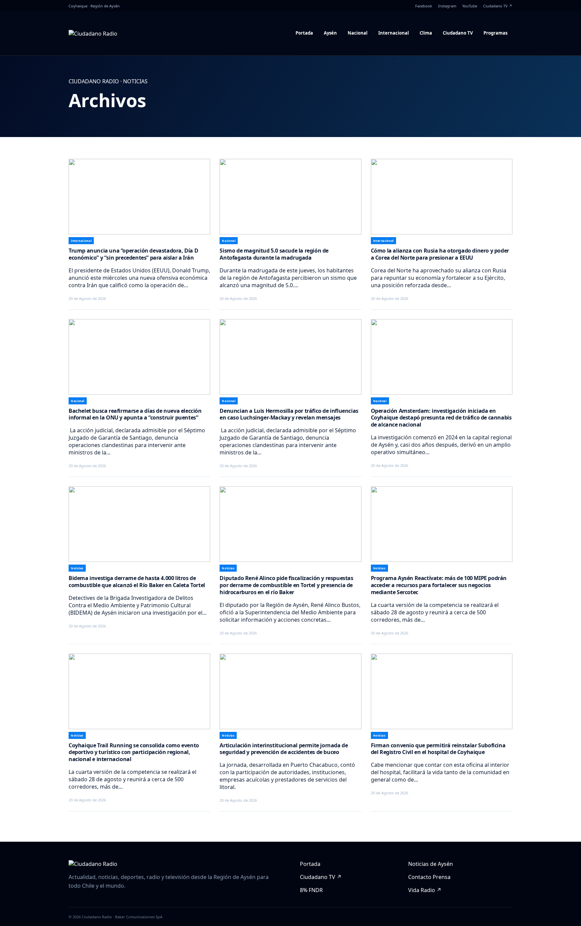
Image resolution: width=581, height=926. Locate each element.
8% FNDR (311, 890)
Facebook (423, 5)
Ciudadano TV (458, 33)
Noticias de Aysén (430, 864)
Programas (495, 33)
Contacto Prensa (429, 877)
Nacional (357, 33)
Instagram (447, 5)
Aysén (330, 33)
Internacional (393, 33)
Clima (426, 33)
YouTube (469, 5)
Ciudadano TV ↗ (497, 5)
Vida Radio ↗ (424, 890)
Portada (304, 33)
